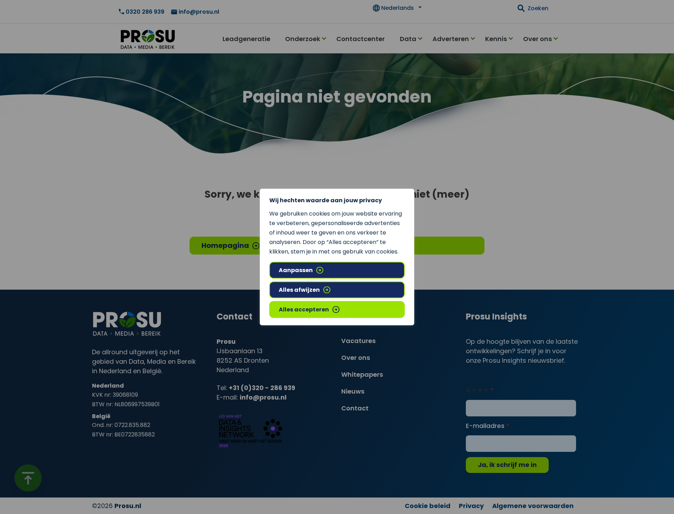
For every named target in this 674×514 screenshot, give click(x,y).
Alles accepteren (304, 309)
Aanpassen (296, 270)
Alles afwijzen (299, 290)
